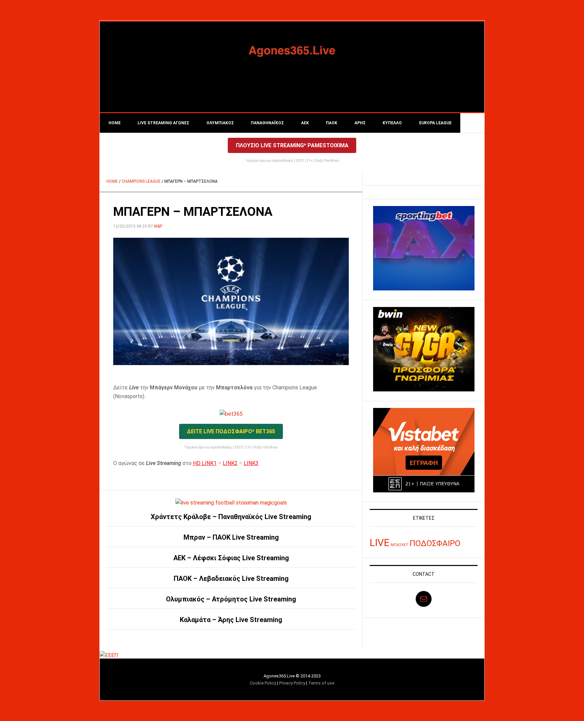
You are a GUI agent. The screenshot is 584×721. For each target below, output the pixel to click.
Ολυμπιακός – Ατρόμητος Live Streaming (231, 599)
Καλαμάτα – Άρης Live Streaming (231, 620)
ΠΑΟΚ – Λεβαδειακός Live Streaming (231, 578)
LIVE (379, 542)
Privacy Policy (292, 683)
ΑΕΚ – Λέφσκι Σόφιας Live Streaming (231, 558)
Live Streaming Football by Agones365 (292, 50)
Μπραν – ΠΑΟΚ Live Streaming (231, 537)
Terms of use (321, 683)
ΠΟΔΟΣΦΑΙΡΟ (435, 543)
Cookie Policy (263, 683)
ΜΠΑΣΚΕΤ (399, 545)
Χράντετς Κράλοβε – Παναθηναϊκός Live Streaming (231, 517)
